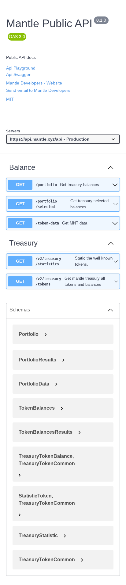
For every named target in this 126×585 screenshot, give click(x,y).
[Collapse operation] (111, 167)
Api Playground (20, 68)
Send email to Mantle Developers (38, 90)
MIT (10, 99)
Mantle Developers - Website (34, 83)
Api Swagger (18, 74)
